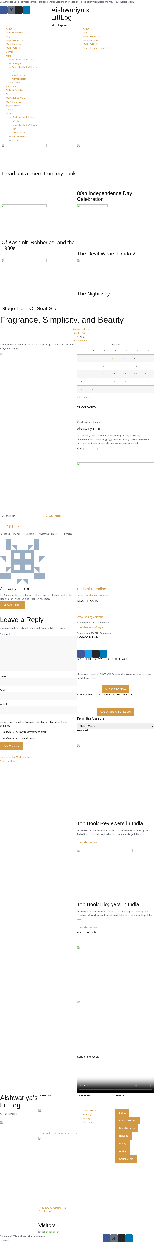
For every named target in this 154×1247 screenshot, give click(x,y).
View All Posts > (12, 605)
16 (91, 374)
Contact (10, 52)
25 (113, 381)
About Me (11, 28)
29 (80, 389)
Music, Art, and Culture (23, 59)
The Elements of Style (90, 627)
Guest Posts (18, 75)
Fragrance (59, 515)
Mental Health (19, 79)
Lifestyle (16, 63)
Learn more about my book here (93, 595)
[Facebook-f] (106, 1238)
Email (3, 690)
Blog (8, 36)
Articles (16, 82)
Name (4, 676)
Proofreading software (90, 617)
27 (135, 381)
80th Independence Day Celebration (52, 1210)
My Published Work (15, 40)
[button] (6, 534)
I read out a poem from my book (57, 1133)
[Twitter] (88, 654)
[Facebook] (4, 10)
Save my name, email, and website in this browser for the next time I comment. (34, 724)
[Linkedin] (26, 10)
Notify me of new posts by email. (19, 738)
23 (91, 381)
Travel (15, 71)
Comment (6, 634)
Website (4, 704)
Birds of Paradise (14, 32)
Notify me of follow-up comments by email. (25, 732)
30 (91, 389)
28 (146, 381)
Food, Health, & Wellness (24, 67)
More (8, 55)
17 (102, 374)
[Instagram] (19, 10)
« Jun (79, 397)
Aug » (87, 397)
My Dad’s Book (13, 48)
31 (102, 389)
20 (135, 374)
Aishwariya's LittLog (70, 13)
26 (124, 381)
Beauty (49, 515)
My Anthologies (14, 44)
